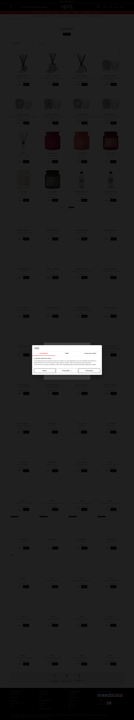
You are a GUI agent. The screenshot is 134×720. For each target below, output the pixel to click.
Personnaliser (66, 370)
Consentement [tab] (44, 353)
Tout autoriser (89, 370)
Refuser (45, 370)
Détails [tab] (67, 353)
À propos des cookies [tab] (90, 353)
